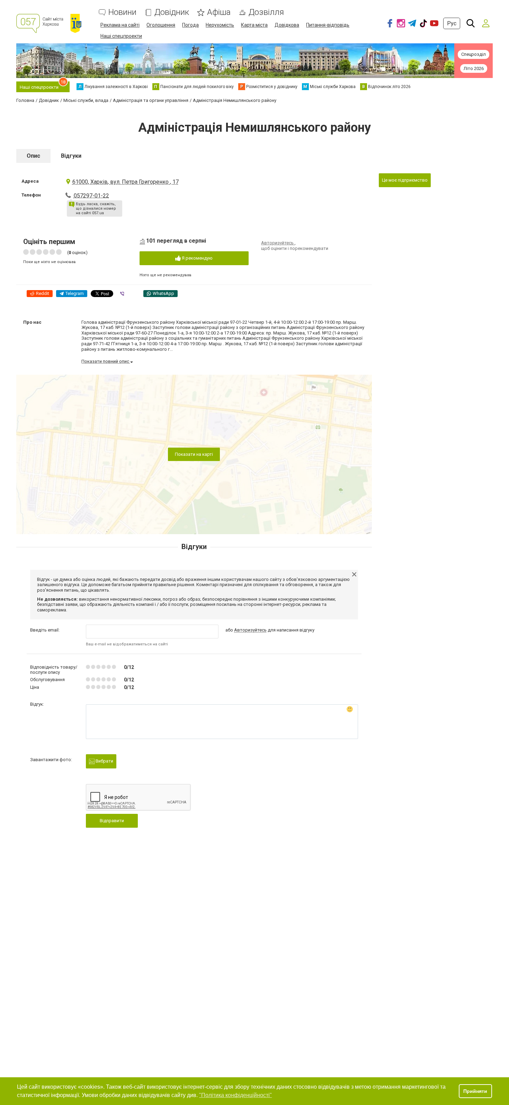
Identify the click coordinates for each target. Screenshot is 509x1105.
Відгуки (71, 156)
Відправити (112, 820)
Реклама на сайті (120, 25)
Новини (122, 12)
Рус (451, 23)
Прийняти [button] (475, 1091)
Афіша (219, 12)
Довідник (171, 12)
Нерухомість (220, 25)
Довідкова (287, 25)
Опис (33, 156)
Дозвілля (266, 12)
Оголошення (160, 25)
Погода (190, 25)
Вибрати (104, 761)
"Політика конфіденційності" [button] (235, 1095)
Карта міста (254, 25)
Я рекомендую (197, 258)
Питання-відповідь (327, 25)
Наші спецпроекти (121, 36)
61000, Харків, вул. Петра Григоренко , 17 (125, 182)
